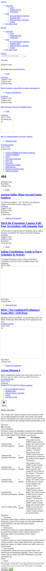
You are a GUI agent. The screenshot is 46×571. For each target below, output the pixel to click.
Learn (12, 8)
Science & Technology (13, 92)
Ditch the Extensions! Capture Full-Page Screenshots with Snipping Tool (20, 88)
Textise (12, 22)
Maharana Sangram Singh (14, 169)
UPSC (7, 157)
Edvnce (3, 2)
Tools (7, 14)
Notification (14, 12)
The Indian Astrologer (13, 159)
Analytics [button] (4, 536)
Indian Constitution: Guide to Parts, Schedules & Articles (16, 107)
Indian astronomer (11, 171)
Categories (9, 6)
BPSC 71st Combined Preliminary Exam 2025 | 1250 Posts (16, 136)
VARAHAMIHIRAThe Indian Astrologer (20, 153)
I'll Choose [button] (4, 570)
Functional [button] (4, 515)
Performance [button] (5, 526)
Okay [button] (11, 570)
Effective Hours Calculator (19, 20)
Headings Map (15, 18)
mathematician (10, 167)
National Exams (15, 10)
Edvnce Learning (26, 385)
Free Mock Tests (11, 24)
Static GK (8, 161)
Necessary (7, 427)
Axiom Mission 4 (10, 370)
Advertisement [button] (6, 546)
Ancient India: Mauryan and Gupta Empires (13, 69)
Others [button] (3, 559)
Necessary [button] (4, 425)
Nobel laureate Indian (13, 165)
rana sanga (9, 163)
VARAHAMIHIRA (12, 155)
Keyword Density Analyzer (19, 16)
